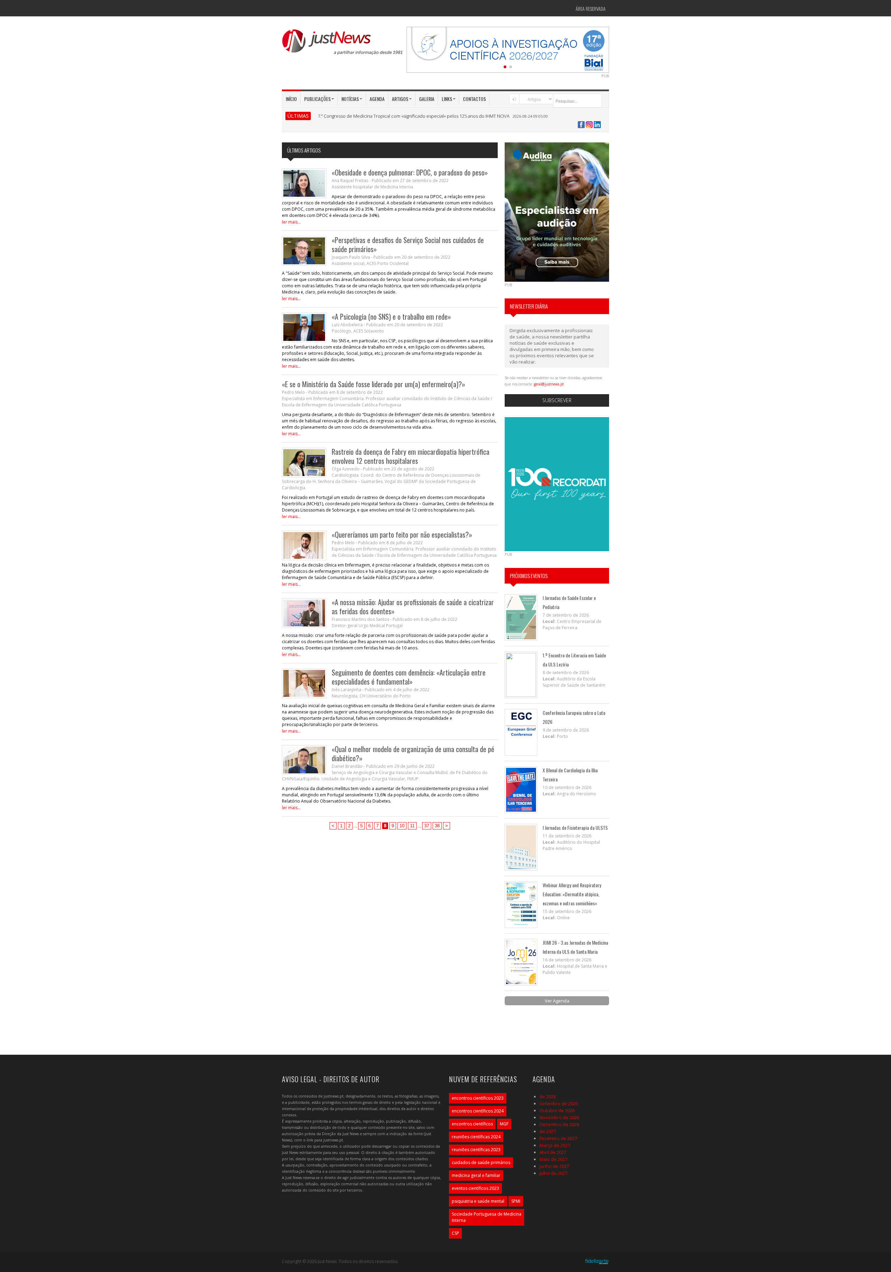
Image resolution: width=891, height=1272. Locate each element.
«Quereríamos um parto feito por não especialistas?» (402, 534)
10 (402, 825)
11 (412, 825)
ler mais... (291, 222)
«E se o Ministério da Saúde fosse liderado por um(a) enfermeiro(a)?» (373, 384)
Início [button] (291, 98)
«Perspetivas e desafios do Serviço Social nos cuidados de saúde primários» (408, 244)
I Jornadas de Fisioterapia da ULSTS (575, 827)
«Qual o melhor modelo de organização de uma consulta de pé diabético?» (413, 753)
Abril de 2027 (552, 1152)
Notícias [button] (350, 98)
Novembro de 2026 (559, 1117)
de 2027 (547, 1131)
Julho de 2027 (553, 1173)
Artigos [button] (400, 98)
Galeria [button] (426, 98)
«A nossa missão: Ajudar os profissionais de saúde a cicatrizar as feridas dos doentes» (413, 606)
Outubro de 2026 (557, 1110)
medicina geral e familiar (476, 1175)
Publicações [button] (317, 98)
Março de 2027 (554, 1145)
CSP (455, 1233)
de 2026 (547, 1096)
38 (437, 825)
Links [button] (447, 98)
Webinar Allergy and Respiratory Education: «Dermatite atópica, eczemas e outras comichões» (572, 894)
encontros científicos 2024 (478, 1111)
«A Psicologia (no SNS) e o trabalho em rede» (391, 316)
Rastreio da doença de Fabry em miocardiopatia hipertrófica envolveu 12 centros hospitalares (410, 456)
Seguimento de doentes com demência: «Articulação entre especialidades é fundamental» (409, 677)
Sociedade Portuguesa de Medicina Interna (486, 1217)
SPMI (515, 1201)
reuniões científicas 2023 (476, 1150)
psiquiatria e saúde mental (478, 1201)
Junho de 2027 (554, 1166)
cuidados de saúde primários (481, 1162)
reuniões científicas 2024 (476, 1137)
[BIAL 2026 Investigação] (508, 49)
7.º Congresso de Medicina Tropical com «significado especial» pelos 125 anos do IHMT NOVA (414, 116)
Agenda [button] (377, 98)
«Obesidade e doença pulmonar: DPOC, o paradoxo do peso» (410, 172)
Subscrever (556, 400)
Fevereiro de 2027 (558, 1138)
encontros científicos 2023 (478, 1098)
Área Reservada (591, 8)
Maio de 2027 (553, 1159)
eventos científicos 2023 (475, 1188)
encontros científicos (472, 1124)
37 (426, 825)
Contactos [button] (474, 98)
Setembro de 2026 (558, 1103)
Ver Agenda (557, 1001)
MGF (504, 1124)
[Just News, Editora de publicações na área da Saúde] (343, 44)
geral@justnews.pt (549, 384)
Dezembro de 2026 (559, 1124)
